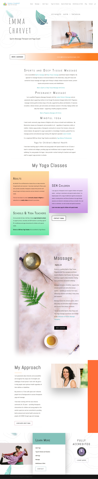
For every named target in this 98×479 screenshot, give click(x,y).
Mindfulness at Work (78, 4)
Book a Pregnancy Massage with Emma (51, 113)
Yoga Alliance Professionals (64, 138)
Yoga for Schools (55, 4)
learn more (81, 460)
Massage (37, 4)
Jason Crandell (67, 134)
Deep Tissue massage (53, 75)
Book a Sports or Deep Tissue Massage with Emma (51, 88)
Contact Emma (59, 218)
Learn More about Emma (23, 423)
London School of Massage (63, 97)
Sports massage (39, 75)
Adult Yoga (45, 4)
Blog (86, 4)
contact (40, 469)
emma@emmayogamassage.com (68, 57)
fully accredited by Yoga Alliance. (29, 229)
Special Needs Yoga (66, 4)
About (31, 4)
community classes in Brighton (35, 197)
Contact (91, 4)
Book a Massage (17, 57)
